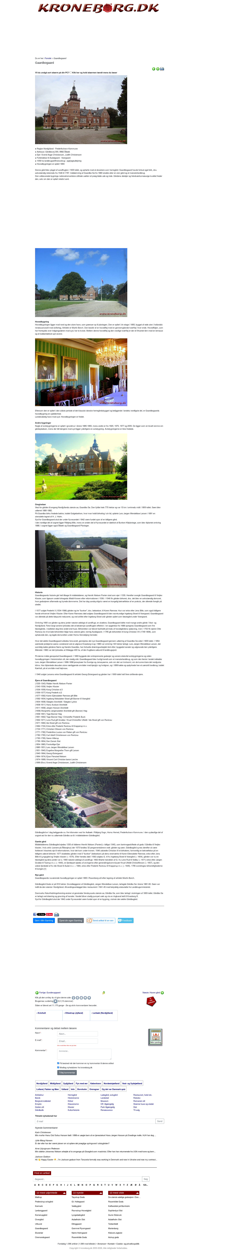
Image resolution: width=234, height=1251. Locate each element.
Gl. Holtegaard (78, 1201)
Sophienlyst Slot (115, 1210)
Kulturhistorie (73, 1110)
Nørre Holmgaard (79, 1232)
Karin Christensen (43, 1132)
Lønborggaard (41, 1210)
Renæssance (107, 1110)
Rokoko (136, 1097)
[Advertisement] (21, 40)
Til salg (136, 1110)
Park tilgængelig (108, 1107)
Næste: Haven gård (151, 992)
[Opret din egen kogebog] (155, 1037)
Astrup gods (113, 1237)
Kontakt (111, 1243)
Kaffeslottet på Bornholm (119, 1206)
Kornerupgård (41, 1214)
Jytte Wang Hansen (43, 1140)
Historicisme (73, 1097)
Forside (48, 58)
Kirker (70, 1100)
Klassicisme (73, 1103)
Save (50, 914)
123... (145, 1184)
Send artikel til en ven (103, 920)
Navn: (38, 1032)
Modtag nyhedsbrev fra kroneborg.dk (76, 1067)
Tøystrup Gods (78, 1197)
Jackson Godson (42, 1156)
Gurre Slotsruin (115, 1214)
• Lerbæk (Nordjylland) (102, 1013)
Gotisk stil (39, 1107)
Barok (37, 1097)
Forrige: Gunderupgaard (49, 992)
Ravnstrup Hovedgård (81, 1210)
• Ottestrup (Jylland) (73, 1013)
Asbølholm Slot (78, 1219)
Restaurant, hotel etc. (142, 1094)
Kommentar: (41, 1050)
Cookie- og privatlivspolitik (127, 1243)
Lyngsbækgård (78, 1214)
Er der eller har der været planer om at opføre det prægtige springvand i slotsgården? (72, 1143)
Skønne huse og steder (143, 1103)
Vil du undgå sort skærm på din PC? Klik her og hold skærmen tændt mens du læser (76, 72)
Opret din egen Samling (70, 920)
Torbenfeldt (113, 1223)
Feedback (127, 920)
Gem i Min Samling (44, 920)
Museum (104, 1100)
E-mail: (38, 1040)
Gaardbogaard (41, 1228)
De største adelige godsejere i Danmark (125, 1197)
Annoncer (102, 1243)
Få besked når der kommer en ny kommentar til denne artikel (87, 1063)
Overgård (39, 1219)
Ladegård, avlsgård (109, 1094)
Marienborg (113, 1228)
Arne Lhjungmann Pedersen (47, 1148)
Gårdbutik (39, 1110)
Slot (135, 1107)
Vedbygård (76, 1206)
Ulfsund (38, 1223)
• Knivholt (41, 1013)
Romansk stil (139, 1100)
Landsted (105, 1097)
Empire (38, 1103)
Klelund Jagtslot (115, 1232)
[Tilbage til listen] (103, 992)
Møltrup (38, 1197)
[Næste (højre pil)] (158, 68)
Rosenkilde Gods (79, 1237)
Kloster (71, 1107)
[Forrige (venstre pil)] (154, 68)
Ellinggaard (76, 1223)
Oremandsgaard (42, 1237)
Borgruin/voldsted (43, 1100)
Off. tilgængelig (107, 1103)
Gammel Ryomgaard (81, 1228)
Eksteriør (39, 1232)
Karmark (39, 1206)
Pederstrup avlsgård (44, 1201)
